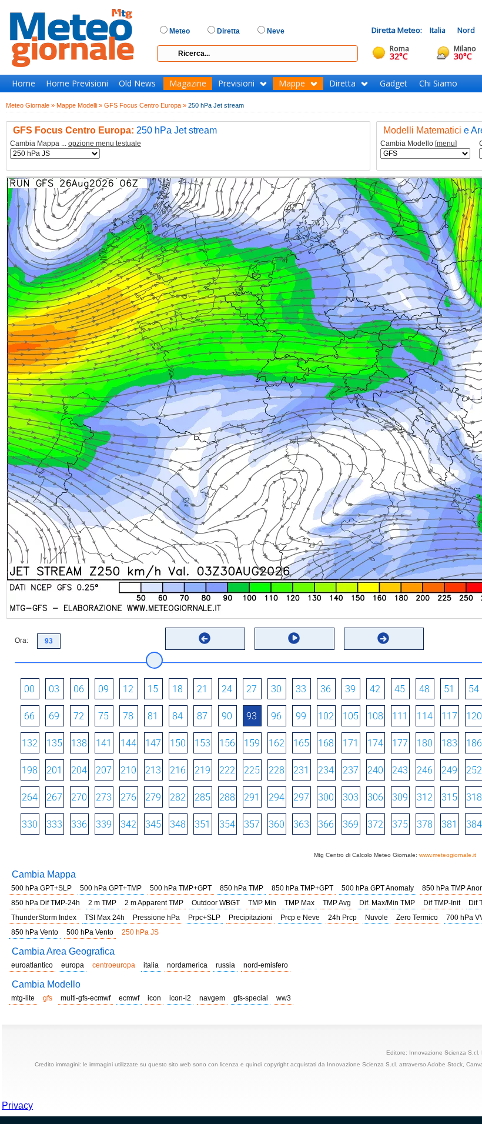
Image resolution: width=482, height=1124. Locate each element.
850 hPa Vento (34, 932)
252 (474, 770)
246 (425, 770)
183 (449, 743)
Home (23, 83)
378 (425, 824)
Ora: (21, 640)
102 (326, 716)
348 (178, 824)
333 (54, 824)
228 (276, 770)
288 (227, 797)
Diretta (342, 83)
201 (54, 770)
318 (474, 797)
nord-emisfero (265, 965)
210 (128, 770)
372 (375, 824)
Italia (438, 30)
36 (325, 689)
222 (227, 770)
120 (474, 716)
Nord (466, 30)
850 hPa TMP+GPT (302, 888)
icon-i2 (180, 998)
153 (202, 743)
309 (400, 797)
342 (128, 824)
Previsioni (236, 83)
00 (29, 689)
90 (227, 716)
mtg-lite (23, 998)
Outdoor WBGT (216, 903)
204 (79, 770)
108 (375, 716)
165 (301, 743)
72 (78, 716)
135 (54, 743)
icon (154, 998)
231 (301, 770)
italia (151, 965)
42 (375, 689)
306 (375, 797)
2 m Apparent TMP (154, 903)
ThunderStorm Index (43, 917)
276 (128, 797)
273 (104, 797)
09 (103, 689)
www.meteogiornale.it (447, 855)
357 (252, 824)
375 (400, 824)
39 (350, 689)
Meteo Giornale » (30, 105)
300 (326, 797)
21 (202, 689)
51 (449, 689)
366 (326, 824)
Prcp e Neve (300, 917)
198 (30, 770)
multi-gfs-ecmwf (86, 998)
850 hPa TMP (241, 888)
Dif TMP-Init (441, 903)
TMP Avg (337, 903)
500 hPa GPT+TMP (111, 888)
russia (225, 965)
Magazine (187, 83)
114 (425, 716)
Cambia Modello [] (418, 144)
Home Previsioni (77, 83)
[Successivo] (383, 638)
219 (202, 770)
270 (79, 797)
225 (252, 770)
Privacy (17, 1105)
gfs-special (250, 998)
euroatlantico (32, 965)
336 (79, 824)
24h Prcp (342, 917)
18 (177, 689)
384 (474, 824)
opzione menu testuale (104, 143)
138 (79, 743)
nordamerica (187, 965)
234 (326, 770)
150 (178, 743)
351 (202, 824)
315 (449, 797)
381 (449, 824)
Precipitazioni (250, 917)
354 (227, 824)
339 (104, 824)
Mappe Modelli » (79, 105)
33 (301, 689)
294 (276, 797)
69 (54, 716)
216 (178, 770)
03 (54, 689)
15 (153, 689)
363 (301, 824)
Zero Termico (417, 917)
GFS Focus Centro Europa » (145, 105)
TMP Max (299, 903)
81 (153, 716)
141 (104, 743)
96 (276, 716)
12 (128, 689)
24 (227, 689)
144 (128, 743)
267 (54, 797)
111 (400, 716)
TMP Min (262, 903)
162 (276, 743)
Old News (137, 83)
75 (103, 716)
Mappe (292, 83)
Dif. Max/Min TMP (387, 903)
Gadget (393, 83)
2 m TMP (102, 903)
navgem (212, 998)
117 (449, 716)
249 (449, 770)
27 (251, 689)
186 (474, 743)
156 (227, 743)
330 (30, 824)
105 (351, 716)
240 (375, 770)
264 (30, 797)
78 (128, 716)
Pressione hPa (156, 917)
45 (399, 689)
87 (202, 716)
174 (375, 743)
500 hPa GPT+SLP (41, 888)
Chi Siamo (438, 83)
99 (301, 716)
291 (252, 797)
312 (425, 797)
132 (30, 743)
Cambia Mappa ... (75, 144)
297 (301, 797)
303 (351, 797)
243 (400, 770)
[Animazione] (294, 638)
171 (351, 743)
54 (473, 689)
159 (252, 743)
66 (29, 716)
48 (424, 689)
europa (72, 965)
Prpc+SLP (204, 917)
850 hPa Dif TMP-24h (45, 903)
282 (178, 797)
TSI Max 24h (105, 917)
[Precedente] (204, 638)
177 (400, 743)
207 (104, 770)
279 (153, 797)
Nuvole (376, 917)
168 (326, 743)
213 (153, 770)
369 (351, 824)
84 (177, 716)
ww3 (283, 998)
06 (78, 689)
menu (446, 143)
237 (351, 770)
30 (276, 689)
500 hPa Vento (89, 932)
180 (425, 743)
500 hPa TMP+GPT (181, 888)
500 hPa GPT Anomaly (378, 888)
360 (276, 824)
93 (251, 716)
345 (153, 824)
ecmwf (129, 998)
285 (202, 797)
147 (153, 743)
